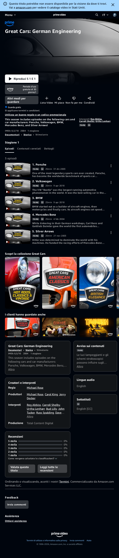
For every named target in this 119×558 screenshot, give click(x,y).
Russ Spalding (45, 412)
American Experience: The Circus (59, 327)
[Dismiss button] (113, 4)
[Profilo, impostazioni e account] (114, 15)
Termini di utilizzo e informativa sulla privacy (46, 540)
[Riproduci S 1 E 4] (17, 220)
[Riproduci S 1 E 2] (17, 186)
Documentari (12, 134)
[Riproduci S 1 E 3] (17, 203)
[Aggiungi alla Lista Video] (47, 98)
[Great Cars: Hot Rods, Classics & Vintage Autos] (22, 283)
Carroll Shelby (86, 121)
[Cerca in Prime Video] (96, 15)
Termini (64, 481)
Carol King (51, 394)
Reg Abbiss (96, 119)
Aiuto (89, 540)
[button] (21, 79)
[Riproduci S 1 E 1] (17, 170)
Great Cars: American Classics (22, 327)
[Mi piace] (59, 98)
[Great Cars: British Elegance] (96, 283)
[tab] (9, 148)
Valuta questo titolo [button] (20, 468)
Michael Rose (35, 387)
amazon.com (24, 7)
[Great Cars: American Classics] (59, 283)
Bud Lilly (51, 408)
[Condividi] (89, 98)
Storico (27, 134)
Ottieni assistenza (16, 520)
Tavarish (96, 327)
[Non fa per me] (74, 98)
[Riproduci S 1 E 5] (17, 237)
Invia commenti (77, 540)
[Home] (59, 15)
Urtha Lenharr (103, 121)
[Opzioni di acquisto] (111, 166)
